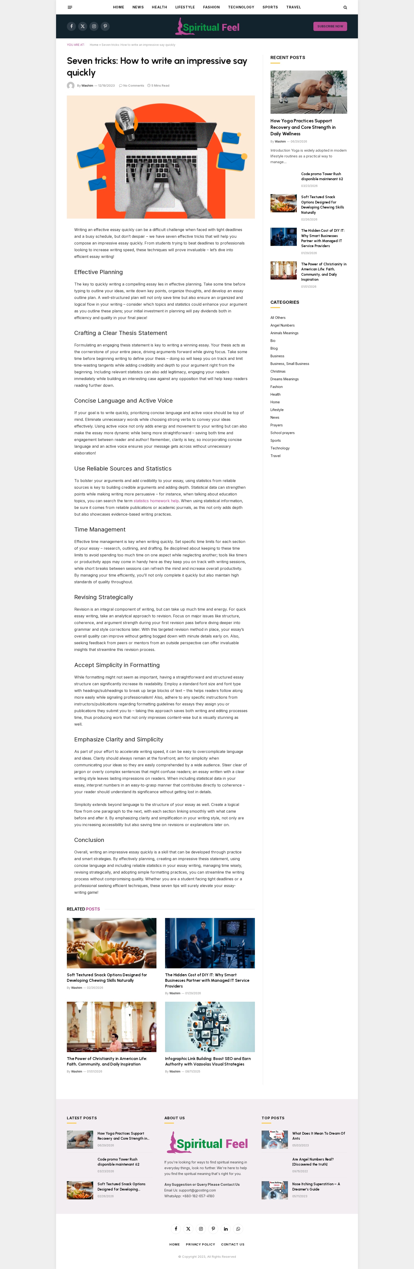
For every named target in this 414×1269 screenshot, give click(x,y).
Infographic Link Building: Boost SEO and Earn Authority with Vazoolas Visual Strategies (208, 1061)
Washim (87, 85)
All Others (278, 318)
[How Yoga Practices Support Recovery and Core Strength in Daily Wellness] (308, 92)
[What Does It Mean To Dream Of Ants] (275, 1140)
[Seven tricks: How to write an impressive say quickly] (161, 157)
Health (159, 7)
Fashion (211, 7)
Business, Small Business (289, 364)
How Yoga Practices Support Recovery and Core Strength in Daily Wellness (303, 127)
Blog (274, 348)
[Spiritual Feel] (207, 26)
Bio (273, 341)
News (138, 7)
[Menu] (70, 7)
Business (277, 356)
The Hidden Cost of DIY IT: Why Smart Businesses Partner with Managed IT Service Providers (207, 980)
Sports (270, 7)
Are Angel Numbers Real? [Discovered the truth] (313, 1162)
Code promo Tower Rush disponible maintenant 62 (322, 176)
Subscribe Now (330, 26)
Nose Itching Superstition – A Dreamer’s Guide (316, 1186)
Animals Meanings (284, 333)
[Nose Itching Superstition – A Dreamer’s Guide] (275, 1190)
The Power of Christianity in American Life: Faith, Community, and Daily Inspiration (107, 1061)
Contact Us (233, 1244)
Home (118, 7)
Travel (293, 7)
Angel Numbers (282, 325)
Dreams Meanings (284, 379)
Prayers (276, 425)
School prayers (282, 433)
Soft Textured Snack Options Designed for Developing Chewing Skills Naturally (107, 977)
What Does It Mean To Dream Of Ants (318, 1136)
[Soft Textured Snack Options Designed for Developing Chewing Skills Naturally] (111, 943)
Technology (241, 7)
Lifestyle (185, 7)
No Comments (133, 85)
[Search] (345, 7)
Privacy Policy (200, 1244)
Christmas (278, 371)
